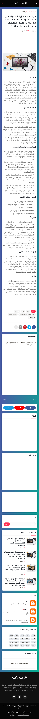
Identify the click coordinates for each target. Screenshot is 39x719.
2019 (16, 635)
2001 (11, 645)
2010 (11, 642)
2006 (16, 645)
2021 (33, 635)
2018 (11, 635)
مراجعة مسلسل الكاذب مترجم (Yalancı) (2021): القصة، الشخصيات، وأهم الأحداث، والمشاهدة (15, 542)
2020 (22, 635)
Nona (26, 618)
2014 (11, 639)
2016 (27, 639)
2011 (16, 642)
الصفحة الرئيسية (31, 12)
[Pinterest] (25, 327)
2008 (22, 645)
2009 (33, 645)
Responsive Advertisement (19, 663)
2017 (33, 639)
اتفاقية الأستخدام (13, 712)
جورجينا (26, 601)
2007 (27, 645)
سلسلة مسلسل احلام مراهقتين (27, 314)
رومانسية (17, 311)
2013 (27, 642)
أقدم (4, 400)
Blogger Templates (30, 705)
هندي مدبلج (32, 318)
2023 (22, 642)
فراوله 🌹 (25, 609)
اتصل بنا (12, 715)
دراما (23, 311)
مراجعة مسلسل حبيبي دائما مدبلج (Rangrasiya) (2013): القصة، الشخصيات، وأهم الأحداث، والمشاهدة (14, 568)
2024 (22, 639)
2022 (27, 635)
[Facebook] (34, 327)
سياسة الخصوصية (23, 715)
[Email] (20, 327)
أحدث (34, 400)
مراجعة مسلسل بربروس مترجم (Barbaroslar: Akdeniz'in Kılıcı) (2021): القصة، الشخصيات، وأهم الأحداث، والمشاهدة (15, 582)
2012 (23, 12)
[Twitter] (29, 327)
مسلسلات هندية (13, 314)
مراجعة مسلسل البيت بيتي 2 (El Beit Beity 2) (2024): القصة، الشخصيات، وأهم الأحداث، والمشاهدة (14, 555)
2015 (16, 639)
